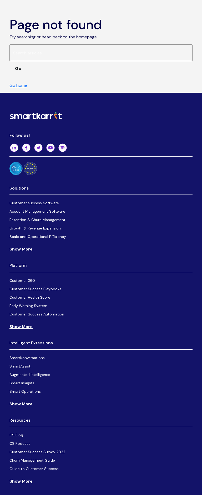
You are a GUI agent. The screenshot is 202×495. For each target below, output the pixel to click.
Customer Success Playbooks (35, 289)
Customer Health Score (29, 297)
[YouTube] (50, 147)
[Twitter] (38, 147)
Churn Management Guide (32, 460)
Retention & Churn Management (37, 219)
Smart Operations (25, 391)
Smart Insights (21, 383)
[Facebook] (26, 147)
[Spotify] (62, 147)
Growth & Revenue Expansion (35, 228)
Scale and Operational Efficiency (37, 236)
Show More (21, 249)
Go (18, 68)
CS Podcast (19, 443)
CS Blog (16, 435)
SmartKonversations (27, 357)
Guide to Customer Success (34, 468)
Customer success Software (34, 203)
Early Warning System (28, 305)
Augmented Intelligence (29, 374)
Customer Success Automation (36, 314)
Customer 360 (22, 280)
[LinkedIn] (14, 147)
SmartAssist (20, 366)
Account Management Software (37, 211)
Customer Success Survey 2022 (37, 452)
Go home (18, 85)
